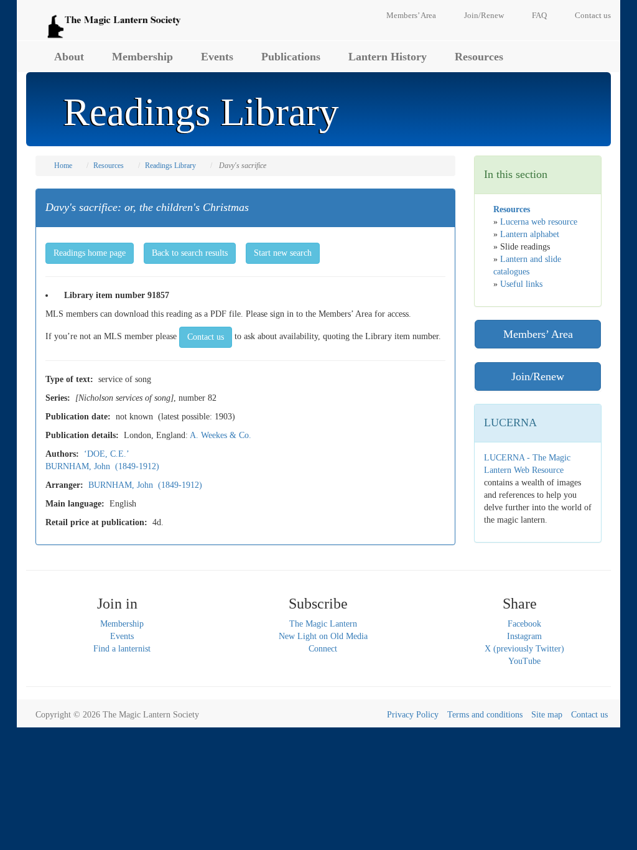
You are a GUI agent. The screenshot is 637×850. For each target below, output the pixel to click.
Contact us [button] (205, 337)
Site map (546, 714)
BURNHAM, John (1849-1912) (102, 466)
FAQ (539, 15)
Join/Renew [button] (537, 376)
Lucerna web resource (538, 222)
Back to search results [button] (190, 253)
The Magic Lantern (323, 623)
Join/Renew (484, 15)
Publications (290, 56)
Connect (323, 648)
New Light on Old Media (323, 636)
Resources (479, 56)
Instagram (524, 636)
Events (217, 56)
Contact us (593, 15)
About (69, 56)
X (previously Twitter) (524, 648)
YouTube (524, 661)
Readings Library (170, 165)
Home (63, 165)
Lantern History (387, 56)
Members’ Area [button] (538, 334)
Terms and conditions (485, 714)
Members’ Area (411, 15)
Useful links (521, 284)
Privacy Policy (413, 714)
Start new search (283, 253)
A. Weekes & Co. (220, 435)
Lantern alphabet (529, 234)
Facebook (524, 623)
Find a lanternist (122, 648)
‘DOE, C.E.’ (106, 454)
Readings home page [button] (89, 253)
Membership (142, 56)
